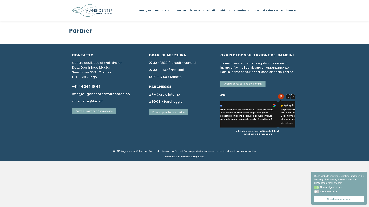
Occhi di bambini (215, 10)
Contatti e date (264, 10)
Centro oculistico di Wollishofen (97, 63)
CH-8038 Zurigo (84, 77)
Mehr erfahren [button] (335, 183)
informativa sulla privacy (191, 156)
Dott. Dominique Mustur (91, 67)
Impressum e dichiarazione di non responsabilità (230, 151)
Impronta (170, 156)
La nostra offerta (185, 10)
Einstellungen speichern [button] (339, 199)
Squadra (240, 10)
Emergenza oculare (152, 10)
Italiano (287, 10)
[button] (316, 187)
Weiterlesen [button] (229, 123)
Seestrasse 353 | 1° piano (91, 72)
